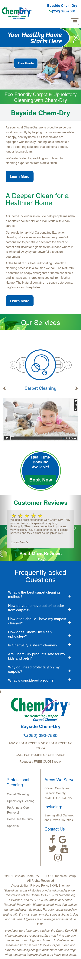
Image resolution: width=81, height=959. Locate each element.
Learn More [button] (19, 176)
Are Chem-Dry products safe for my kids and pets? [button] (36, 656)
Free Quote (26, 63)
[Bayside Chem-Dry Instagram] (58, 857)
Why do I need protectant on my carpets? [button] (34, 669)
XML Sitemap (61, 885)
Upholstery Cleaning (20, 801)
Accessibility (19, 885)
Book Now (40, 479)
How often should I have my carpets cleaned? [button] (37, 620)
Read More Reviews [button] (40, 553)
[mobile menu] (75, 21)
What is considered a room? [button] (30, 680)
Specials (13, 826)
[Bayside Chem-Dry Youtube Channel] (64, 848)
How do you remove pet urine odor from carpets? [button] (36, 607)
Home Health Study (20, 819)
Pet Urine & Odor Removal (18, 810)
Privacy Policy (39, 885)
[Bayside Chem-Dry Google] (62, 839)
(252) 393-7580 (63, 11)
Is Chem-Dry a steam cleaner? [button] (32, 644)
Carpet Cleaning (40, 388)
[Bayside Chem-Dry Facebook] (52, 839)
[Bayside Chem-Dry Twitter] (52, 848)
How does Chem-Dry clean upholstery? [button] (30, 634)
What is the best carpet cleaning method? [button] (34, 594)
